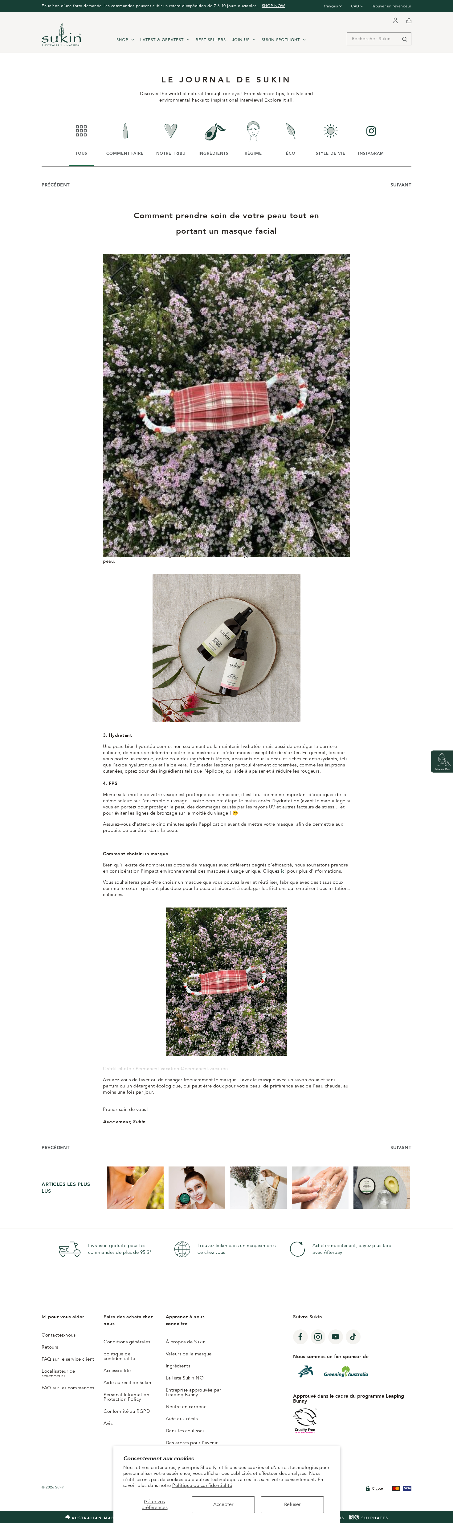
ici (283, 871)
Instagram (371, 137)
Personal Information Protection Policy (126, 1397)
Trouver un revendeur (391, 6)
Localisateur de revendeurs (58, 1373)
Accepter (223, 1504)
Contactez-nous (59, 1335)
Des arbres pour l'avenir (192, 1443)
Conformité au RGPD (127, 1411)
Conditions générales (127, 1342)
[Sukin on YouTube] (335, 1336)
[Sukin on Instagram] (318, 1336)
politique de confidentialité (119, 1356)
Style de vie (330, 137)
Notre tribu (171, 137)
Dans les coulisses (185, 1431)
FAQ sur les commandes (68, 1388)
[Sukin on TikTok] (353, 1336)
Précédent (56, 185)
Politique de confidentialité (202, 1485)
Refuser (292, 1504)
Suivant (401, 185)
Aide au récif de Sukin (127, 1382)
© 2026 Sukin (53, 1487)
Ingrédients (213, 137)
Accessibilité (117, 1370)
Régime (255, 137)
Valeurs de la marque (189, 1354)
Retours (50, 1347)
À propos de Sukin (186, 1342)
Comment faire (125, 137)
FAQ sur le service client (68, 1359)
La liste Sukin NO (185, 1378)
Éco (294, 137)
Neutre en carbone (186, 1407)
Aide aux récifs (182, 1419)
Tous (85, 137)
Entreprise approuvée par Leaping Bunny (193, 1392)
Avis (108, 1423)
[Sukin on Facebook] (300, 1336)
